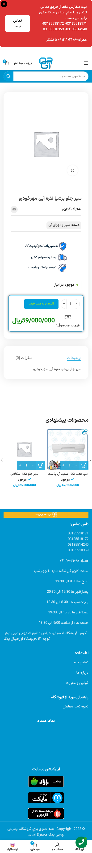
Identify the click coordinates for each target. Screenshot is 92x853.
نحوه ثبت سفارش (75, 706)
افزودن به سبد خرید (41, 303)
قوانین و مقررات (77, 683)
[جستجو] (8, 76)
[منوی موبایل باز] (86, 63)
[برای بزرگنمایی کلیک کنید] (72, 170)
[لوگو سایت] (46, 63)
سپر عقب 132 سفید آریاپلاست (68, 473)
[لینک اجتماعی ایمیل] (14, 209)
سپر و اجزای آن (59, 225)
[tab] (74, 358)
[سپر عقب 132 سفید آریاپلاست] (67, 449)
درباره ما (82, 672)
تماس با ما (17, 23)
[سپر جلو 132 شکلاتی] (24, 449)
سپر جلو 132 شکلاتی (24, 473)
